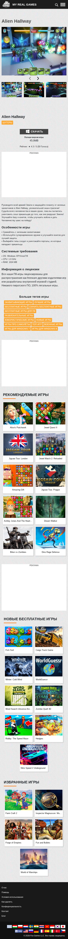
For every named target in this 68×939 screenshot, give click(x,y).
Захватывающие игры (18, 302)
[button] (12, 96)
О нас (4, 888)
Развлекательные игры (19, 315)
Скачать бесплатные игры (45, 306)
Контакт (5, 911)
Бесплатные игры (16, 306)
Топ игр (37, 324)
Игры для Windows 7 (17, 328)
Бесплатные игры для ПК (20, 311)
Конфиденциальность (11, 906)
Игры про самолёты (17, 324)
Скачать (36, 131)
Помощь (5, 892)
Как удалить (7, 902)
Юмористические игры (19, 320)
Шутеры (7, 122)
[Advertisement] (34, 174)
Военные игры (53, 324)
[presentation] (30, 78)
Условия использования (12, 897)
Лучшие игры (42, 302)
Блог (4, 916)
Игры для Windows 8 (44, 328)
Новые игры (43, 320)
